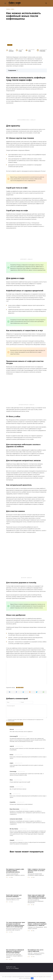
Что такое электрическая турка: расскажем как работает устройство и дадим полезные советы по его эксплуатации (15, 924)
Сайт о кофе (15, 2)
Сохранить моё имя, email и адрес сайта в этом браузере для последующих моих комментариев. (25, 720)
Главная (8, 9)
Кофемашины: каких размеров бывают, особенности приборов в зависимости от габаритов (37, 924)
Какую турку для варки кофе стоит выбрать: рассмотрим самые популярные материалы (37, 896)
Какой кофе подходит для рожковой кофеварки (14, 895)
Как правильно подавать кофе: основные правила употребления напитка (15, 871)
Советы (12, 9)
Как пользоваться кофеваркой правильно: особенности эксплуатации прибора (15, 951)
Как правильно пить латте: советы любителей (35, 950)
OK (32, 978)
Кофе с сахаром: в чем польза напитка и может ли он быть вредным (36, 871)
